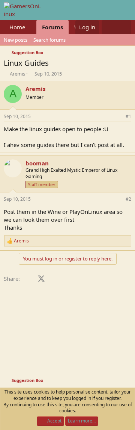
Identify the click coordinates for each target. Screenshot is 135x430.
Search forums (49, 39)
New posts (15, 39)
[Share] (118, 116)
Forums (52, 27)
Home (17, 27)
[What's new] (109, 27)
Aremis (17, 73)
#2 (128, 199)
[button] (31, 27)
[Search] (124, 27)
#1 (128, 116)
